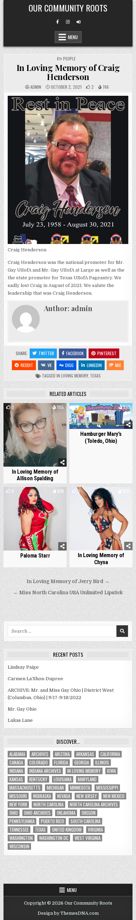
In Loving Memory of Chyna (101, 558)
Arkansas (85, 754)
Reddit (27, 365)
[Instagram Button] (68, 22)
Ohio (13, 813)
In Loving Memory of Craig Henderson (68, 72)
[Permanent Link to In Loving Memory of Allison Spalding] (35, 435)
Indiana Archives (45, 771)
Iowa (111, 771)
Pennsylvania (22, 821)
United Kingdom (67, 829)
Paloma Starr (35, 555)
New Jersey (86, 796)
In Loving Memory (72, 376)
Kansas (16, 779)
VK (49, 365)
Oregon (89, 813)
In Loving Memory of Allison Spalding (35, 475)
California (110, 754)
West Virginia (87, 838)
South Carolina (85, 821)
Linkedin (94, 365)
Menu (73, 37)
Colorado (38, 762)
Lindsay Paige (23, 667)
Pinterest (106, 353)
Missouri (18, 796)
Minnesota (80, 787)
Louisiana (62, 779)
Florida (61, 762)
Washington (21, 838)
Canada (16, 762)
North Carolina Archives (94, 804)
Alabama (17, 754)
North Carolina (48, 804)
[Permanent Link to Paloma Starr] (35, 519)
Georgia (81, 762)
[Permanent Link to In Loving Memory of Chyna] (101, 519)
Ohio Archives (37, 813)
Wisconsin (19, 846)
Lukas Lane (20, 720)
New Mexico (113, 796)
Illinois (102, 762)
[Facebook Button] (57, 22)
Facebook (75, 353)
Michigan (55, 787)
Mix (118, 365)
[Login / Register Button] (78, 22)
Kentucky (38, 779)
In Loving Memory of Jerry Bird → (68, 581)
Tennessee (19, 829)
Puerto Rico (52, 821)
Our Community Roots (68, 7)
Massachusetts (24, 787)
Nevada (63, 796)
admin (35, 87)
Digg (69, 365)
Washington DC (53, 838)
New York (18, 804)
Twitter (46, 353)
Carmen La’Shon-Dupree (35, 678)
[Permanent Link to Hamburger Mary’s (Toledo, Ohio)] (101, 416)
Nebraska (42, 796)
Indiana (16, 771)
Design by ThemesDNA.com (68, 913)
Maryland (87, 779)
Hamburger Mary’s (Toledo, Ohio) (100, 437)
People (69, 59)
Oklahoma (66, 813)
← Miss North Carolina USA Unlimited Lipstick (68, 592)
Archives (39, 754)
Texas (95, 376)
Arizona (62, 754)
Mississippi (107, 787)
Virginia (95, 829)
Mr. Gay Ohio (22, 709)
